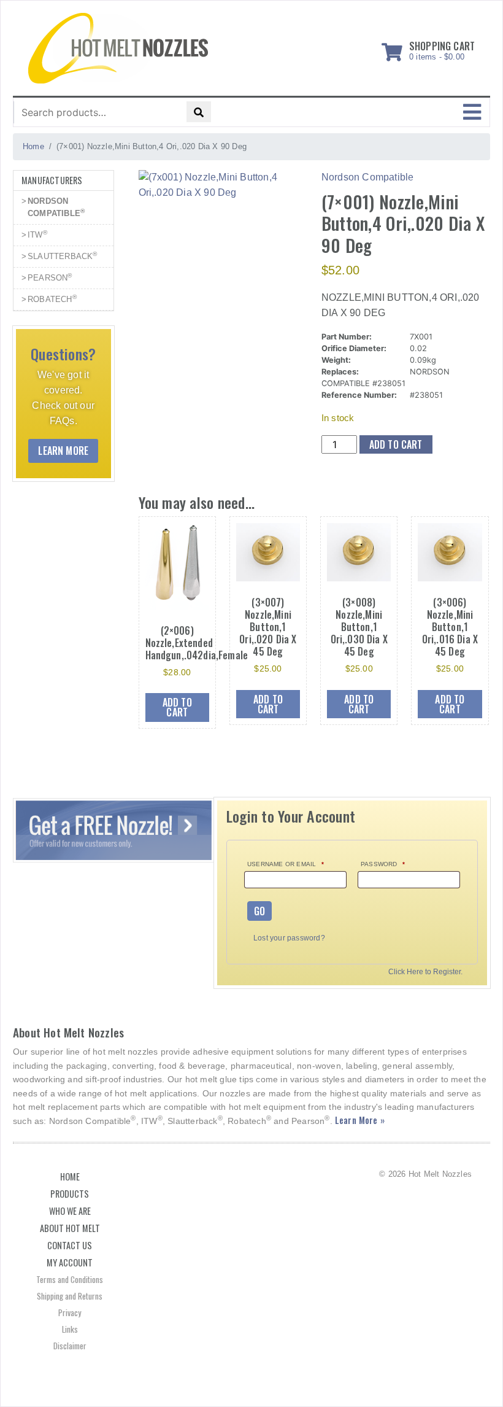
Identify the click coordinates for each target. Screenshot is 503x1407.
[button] (472, 112)
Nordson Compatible (367, 177)
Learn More (63, 450)
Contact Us (69, 1245)
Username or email (285, 864)
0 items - (442, 48)
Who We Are (70, 1210)
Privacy (69, 1312)
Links (70, 1329)
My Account (70, 1262)
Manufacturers (52, 180)
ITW (37, 234)
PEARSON (50, 277)
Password (383, 864)
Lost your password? (289, 938)
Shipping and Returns (69, 1296)
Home (70, 1176)
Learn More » (360, 1120)
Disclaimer (69, 1345)
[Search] (198, 111)
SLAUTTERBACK (63, 255)
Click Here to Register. (425, 972)
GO (259, 911)
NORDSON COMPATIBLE (56, 207)
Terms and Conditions (69, 1279)
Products (69, 1193)
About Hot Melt (70, 1228)
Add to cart (396, 444)
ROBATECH (52, 298)
